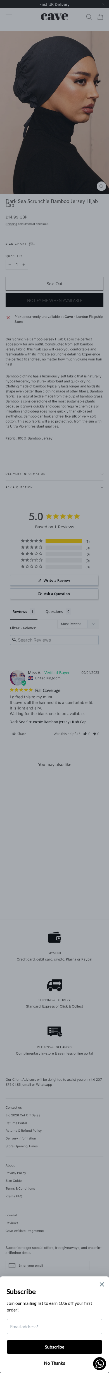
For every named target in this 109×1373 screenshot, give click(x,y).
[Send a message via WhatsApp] (99, 1363)
